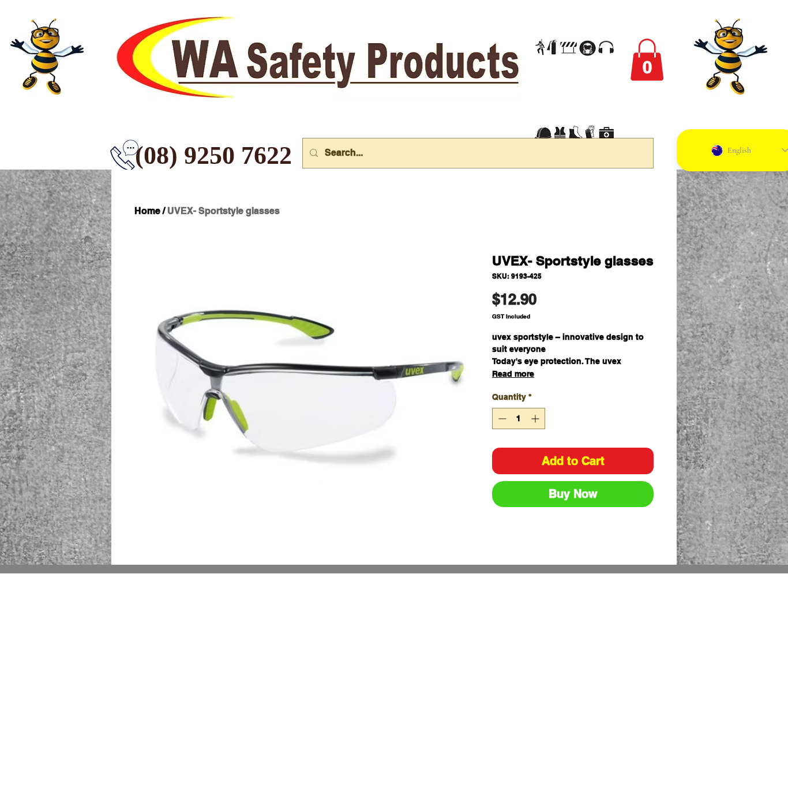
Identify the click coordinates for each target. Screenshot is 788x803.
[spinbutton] (518, 418)
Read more (513, 373)
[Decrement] (501, 418)
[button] (647, 60)
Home (147, 210)
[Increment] (536, 418)
